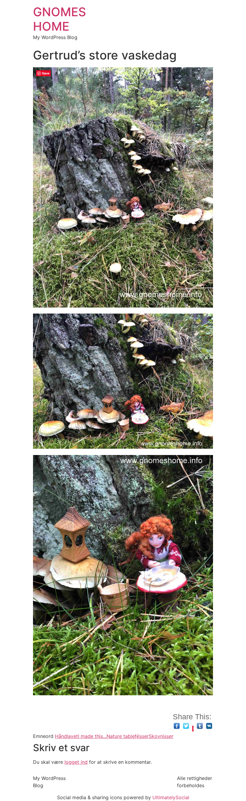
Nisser (142, 736)
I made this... (92, 736)
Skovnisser (161, 736)
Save (193, 729)
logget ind (76, 762)
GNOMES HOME (59, 19)
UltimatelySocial (170, 797)
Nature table (120, 736)
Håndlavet (66, 736)
